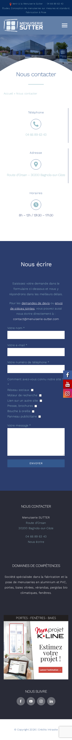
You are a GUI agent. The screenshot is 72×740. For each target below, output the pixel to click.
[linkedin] (51, 701)
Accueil (8, 93)
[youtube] (31, 701)
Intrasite (53, 729)
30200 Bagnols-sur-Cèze (48, 175)
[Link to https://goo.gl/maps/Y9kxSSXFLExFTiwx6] (36, 164)
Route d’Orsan (36, 523)
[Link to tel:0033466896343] (36, 124)
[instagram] (41, 701)
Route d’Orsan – (19, 175)
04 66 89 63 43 (55, 3)
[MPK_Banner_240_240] (36, 616)
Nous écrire (36, 542)
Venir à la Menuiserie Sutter (27, 3)
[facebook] (21, 701)
